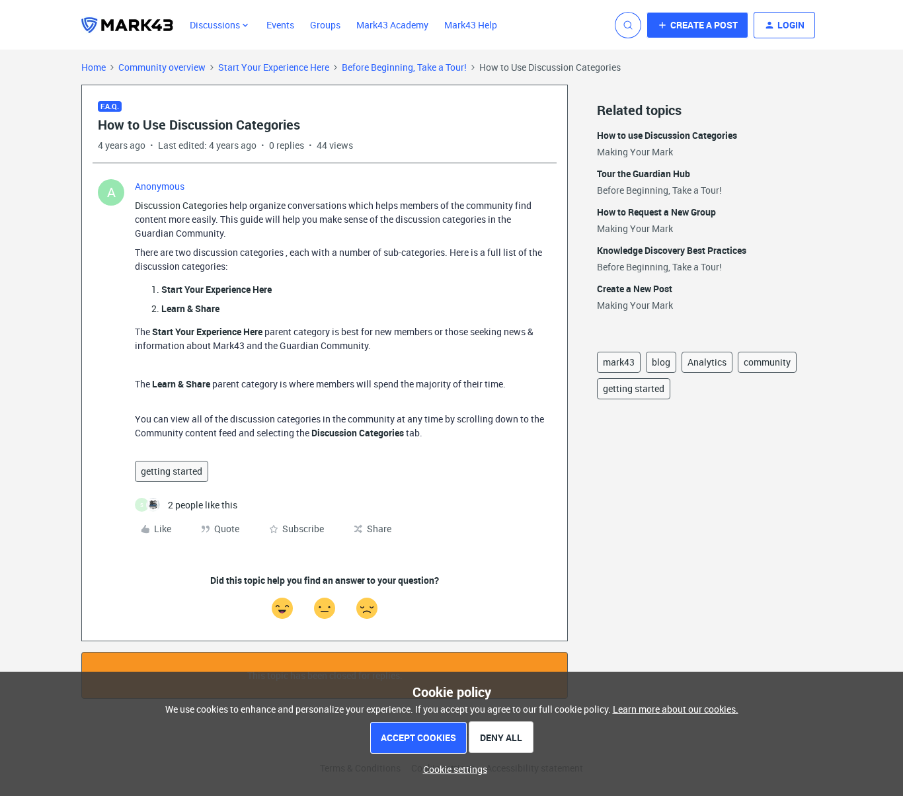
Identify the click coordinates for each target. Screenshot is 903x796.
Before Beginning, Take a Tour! (404, 67)
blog (661, 362)
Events (280, 25)
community (767, 362)
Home (93, 67)
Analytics (706, 362)
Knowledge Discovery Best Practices (671, 250)
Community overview (162, 67)
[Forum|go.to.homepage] (127, 25)
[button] (697, 25)
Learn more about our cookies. (675, 709)
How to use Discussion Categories (667, 135)
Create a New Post (634, 288)
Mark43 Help (470, 25)
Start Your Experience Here (273, 67)
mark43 (619, 362)
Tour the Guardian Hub (643, 173)
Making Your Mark (635, 151)
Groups (325, 25)
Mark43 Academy (392, 25)
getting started (171, 471)
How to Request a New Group (656, 212)
